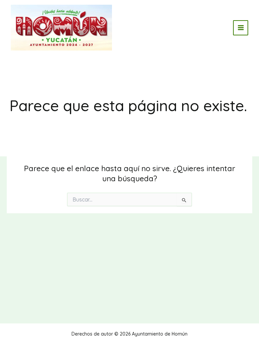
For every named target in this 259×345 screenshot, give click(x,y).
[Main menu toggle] (240, 27)
